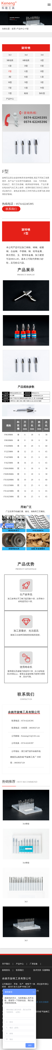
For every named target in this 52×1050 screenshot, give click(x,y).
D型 (26, 66)
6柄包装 (26, 60)
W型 (42, 88)
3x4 (26, 55)
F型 (27, 29)
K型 (26, 77)
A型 (42, 60)
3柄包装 (10, 60)
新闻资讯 (6, 970)
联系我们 (11, 208)
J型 (10, 77)
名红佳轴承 (44, 1002)
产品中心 (20, 29)
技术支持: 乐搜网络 (41, 970)
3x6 (42, 55)
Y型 (10, 93)
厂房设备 (34, 964)
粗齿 (26, 93)
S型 (42, 82)
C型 (10, 66)
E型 (42, 66)
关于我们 (6, 964)
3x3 (9, 55)
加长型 (42, 93)
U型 (26, 88)
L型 (42, 77)
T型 (10, 88)
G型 (26, 71)
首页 (14, 29)
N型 (26, 82)
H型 (42, 71)
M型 (10, 82)
